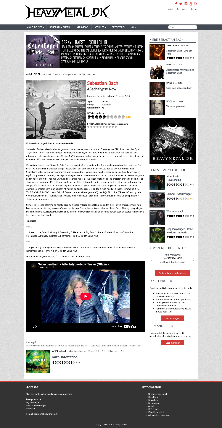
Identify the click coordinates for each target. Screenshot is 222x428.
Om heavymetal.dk (157, 393)
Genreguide (153, 402)
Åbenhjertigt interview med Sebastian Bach (180, 71)
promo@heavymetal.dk (46, 413)
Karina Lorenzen (80, 351)
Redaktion (153, 396)
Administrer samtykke (159, 415)
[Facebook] (176, 4)
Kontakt (194, 9)
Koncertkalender (60, 27)
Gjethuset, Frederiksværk (172, 261)
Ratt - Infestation (65, 357)
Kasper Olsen (70, 74)
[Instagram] (186, 4)
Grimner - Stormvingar (178, 194)
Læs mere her (173, 342)
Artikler (152, 405)
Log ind (170, 9)
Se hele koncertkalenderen (172, 273)
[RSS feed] (196, 4)
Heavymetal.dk (67, 12)
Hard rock (106, 104)
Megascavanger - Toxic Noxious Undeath (179, 230)
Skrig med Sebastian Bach (179, 87)
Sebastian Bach (102, 83)
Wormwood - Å (174, 211)
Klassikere (153, 399)
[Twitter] (180, 4)
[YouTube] (191, 4)
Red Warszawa (172, 254)
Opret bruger (182, 9)
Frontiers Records (96, 95)
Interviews (82, 27)
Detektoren (118, 27)
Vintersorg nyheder (175, 106)
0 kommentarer (88, 74)
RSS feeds (153, 408)
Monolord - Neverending (173, 178)
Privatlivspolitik (156, 412)
